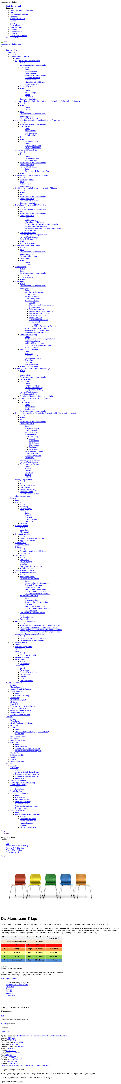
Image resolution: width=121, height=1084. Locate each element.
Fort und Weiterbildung (28, 256)
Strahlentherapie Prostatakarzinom (37, 594)
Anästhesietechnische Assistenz (27, 772)
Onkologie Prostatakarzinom (35, 585)
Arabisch (28, 468)
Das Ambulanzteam (32, 158)
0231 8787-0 (11, 1051)
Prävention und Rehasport (20, 715)
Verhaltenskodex (21, 746)
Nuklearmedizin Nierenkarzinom (37, 602)
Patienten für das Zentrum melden (32, 613)
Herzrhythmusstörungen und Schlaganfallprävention (44, 228)
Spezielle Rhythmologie (29, 239)
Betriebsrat (14, 738)
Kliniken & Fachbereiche (19, 56)
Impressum (10, 993)
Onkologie (28, 517)
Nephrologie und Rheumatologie (27, 245)
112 (2, 1016)
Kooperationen (25, 258)
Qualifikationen (25, 375)
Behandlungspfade (32, 364)
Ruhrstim (18, 547)
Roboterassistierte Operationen (36, 76)
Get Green (14, 725)
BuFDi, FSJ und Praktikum (20, 780)
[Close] (2, 1010)
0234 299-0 (12, 1038)
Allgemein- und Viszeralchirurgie (27, 61)
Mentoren (23, 825)
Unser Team (24, 524)
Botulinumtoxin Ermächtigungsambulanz (40, 339)
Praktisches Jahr (16, 791)
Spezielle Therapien (32, 296)
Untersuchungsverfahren (34, 298)
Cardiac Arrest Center (28, 233)
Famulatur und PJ (31, 356)
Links (22, 679)
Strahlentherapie (31, 611)
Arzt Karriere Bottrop (18, 785)
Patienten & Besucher (14, 683)
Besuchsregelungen (27, 180)
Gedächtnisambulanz (32, 341)
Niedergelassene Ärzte (28, 827)
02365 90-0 (9, 1055)
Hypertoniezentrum (22, 534)
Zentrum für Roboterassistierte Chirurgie (30, 634)
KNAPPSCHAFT (12, 38)
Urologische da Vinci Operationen (32, 640)
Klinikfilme (19, 789)
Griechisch (29, 473)
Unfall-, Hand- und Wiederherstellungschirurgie (33, 398)
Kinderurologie (30, 434)
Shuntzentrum (20, 555)
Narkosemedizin (31, 133)
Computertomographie (33, 386)
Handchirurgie (30, 409)
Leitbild (27, 110)
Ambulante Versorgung (28, 335)
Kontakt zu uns (20, 808)
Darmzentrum (20, 502)
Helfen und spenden (17, 761)
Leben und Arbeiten (22, 800)
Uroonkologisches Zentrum (30, 460)
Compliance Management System (27, 749)
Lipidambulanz (30, 220)
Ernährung (24, 507)
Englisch (28, 470)
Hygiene (13, 702)
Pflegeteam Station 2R (28, 655)
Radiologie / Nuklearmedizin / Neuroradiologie (32, 369)
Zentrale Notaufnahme (23, 479)
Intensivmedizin (30, 131)
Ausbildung (29, 354)
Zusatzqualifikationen (33, 148)
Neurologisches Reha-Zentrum (36, 332)
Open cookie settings (9, 1082)
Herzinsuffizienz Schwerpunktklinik (33, 235)
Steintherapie (29, 458)
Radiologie (29, 521)
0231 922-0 (13, 1044)
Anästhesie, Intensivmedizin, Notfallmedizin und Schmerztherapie (39, 120)
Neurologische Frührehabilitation (37, 330)
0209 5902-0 (21, 1046)
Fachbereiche (11, 52)
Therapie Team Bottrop (23, 496)
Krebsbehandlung (31, 436)
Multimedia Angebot (18, 700)
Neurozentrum (20, 543)
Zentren (13, 498)
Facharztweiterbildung (33, 146)
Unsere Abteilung (26, 379)
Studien (23, 615)
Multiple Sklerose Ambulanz (35, 343)
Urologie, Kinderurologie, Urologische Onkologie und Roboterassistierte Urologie (45, 413)
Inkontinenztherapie (32, 432)
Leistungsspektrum (27, 67)
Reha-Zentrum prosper (18, 642)
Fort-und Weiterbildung (28, 277)
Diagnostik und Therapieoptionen (41, 305)
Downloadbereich (17, 713)
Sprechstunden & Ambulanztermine (33, 65)
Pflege (12, 727)
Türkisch (28, 477)
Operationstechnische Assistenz (27, 776)
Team (22, 112)
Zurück (13, 54)
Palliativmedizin (31, 135)
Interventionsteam (31, 160)
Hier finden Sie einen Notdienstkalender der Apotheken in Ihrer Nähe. (42, 1036)
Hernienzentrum (31, 71)
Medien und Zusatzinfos (29, 366)
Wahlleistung (15, 698)
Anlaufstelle (24, 560)
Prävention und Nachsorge (34, 222)
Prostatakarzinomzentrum (29, 579)
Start (7, 844)
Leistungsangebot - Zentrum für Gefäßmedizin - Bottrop (41, 630)
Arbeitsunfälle (30, 407)
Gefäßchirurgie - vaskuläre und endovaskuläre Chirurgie (36, 188)
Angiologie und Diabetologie (26, 150)
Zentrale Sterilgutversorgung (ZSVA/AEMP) (32, 732)
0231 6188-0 (19, 1053)
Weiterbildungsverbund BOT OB (27, 814)
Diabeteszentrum (21, 526)
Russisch (28, 475)
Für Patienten (25, 553)
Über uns (9, 717)
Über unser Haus (21, 804)
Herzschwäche (30, 231)
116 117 (4, 1024)
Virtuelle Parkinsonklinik (38, 320)
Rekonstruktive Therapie (34, 451)
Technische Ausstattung (28, 99)
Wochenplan (29, 362)
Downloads (24, 619)
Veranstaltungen (31, 93)
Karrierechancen (21, 797)
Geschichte (29, 97)
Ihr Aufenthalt (20, 659)
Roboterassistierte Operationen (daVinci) (33, 454)
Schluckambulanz (31, 347)
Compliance (14, 742)
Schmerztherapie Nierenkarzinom (37, 608)
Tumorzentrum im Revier (24, 570)
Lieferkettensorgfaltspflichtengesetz (28, 751)
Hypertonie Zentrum (27, 541)
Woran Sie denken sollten (29, 494)
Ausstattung (24, 670)
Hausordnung (25, 664)
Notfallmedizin (25, 184)
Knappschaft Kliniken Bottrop (12, 44)
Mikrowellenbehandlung (34, 388)
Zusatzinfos (19, 666)
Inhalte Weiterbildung (28, 821)
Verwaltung (14, 721)
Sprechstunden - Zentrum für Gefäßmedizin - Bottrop (40, 625)
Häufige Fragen (26, 509)
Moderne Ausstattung (23, 802)
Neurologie (19, 281)
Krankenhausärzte (26, 823)
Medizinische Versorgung (34, 292)
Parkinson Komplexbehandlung (41, 311)
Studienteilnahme (35, 318)
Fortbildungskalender (28, 819)
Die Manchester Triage (28, 490)
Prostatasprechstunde (32, 587)
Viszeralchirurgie (31, 80)
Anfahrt (13, 757)
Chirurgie (28, 515)
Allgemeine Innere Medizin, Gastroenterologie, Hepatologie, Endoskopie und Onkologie (48, 101)
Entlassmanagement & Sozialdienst (23, 706)
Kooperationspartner (27, 577)
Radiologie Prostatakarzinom (35, 589)
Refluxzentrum (30, 73)
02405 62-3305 (14, 1063)
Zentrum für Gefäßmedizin (25, 621)
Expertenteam (34, 307)
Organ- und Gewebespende (20, 710)
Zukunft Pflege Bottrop (19, 793)
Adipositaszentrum (32, 84)
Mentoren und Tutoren (33, 358)
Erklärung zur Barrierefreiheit (17, 985)
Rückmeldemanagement (19, 708)
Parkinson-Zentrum (32, 301)
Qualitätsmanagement (18, 740)
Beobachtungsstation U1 (29, 485)
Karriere (9, 763)
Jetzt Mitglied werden (9, 978)
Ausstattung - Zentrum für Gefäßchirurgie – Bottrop (39, 628)
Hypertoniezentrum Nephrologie (32, 538)
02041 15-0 (11, 1040)
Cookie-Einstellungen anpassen (17, 982)
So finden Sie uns (26, 492)
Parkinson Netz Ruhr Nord (39, 313)
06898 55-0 (13, 1057)
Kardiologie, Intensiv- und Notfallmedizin (30, 205)
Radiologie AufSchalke (28, 394)
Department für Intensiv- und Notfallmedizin (31, 175)
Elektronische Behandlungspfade (37, 171)
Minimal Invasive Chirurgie (35, 82)
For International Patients (29, 464)
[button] (5, 1066)
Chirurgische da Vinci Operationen (33, 638)
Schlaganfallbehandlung (34, 390)
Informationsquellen (36, 309)
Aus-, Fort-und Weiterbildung (31, 349)
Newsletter (10, 987)
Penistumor (33, 447)
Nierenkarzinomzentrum (29, 596)
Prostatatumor (34, 449)
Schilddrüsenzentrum (32, 78)
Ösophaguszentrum (22, 545)
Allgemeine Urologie (32, 428)
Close (20, 1082)
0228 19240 (5, 1032)
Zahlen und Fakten (17, 755)
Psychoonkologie (31, 430)
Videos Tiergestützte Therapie (45, 326)
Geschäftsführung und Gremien (22, 723)
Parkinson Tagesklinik (37, 315)
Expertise (23, 564)
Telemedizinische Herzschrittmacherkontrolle (41, 224)
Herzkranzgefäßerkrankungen (36, 226)
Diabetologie (24, 532)
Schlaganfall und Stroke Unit (35, 328)
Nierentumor (34, 445)
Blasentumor (34, 441)
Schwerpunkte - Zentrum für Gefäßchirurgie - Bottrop (40, 632)
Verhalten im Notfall (27, 568)
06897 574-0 (13, 1061)
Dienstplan (29, 360)
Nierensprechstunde (32, 600)
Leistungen (24, 511)
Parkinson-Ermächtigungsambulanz (38, 345)
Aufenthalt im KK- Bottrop (20, 689)
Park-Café (14, 704)
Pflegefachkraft (20, 778)
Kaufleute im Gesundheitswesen (27, 774)
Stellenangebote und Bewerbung (22, 783)
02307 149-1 (11, 1049)
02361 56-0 (17, 1059)
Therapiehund (34, 322)
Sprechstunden (11, 50)
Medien (23, 88)
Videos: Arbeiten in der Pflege (26, 806)
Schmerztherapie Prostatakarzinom (37, 591)
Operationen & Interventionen (31, 566)
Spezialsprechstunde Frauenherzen (33, 209)
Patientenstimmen (26, 681)
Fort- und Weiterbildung (29, 86)
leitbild (27, 95)
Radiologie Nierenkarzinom (35, 606)
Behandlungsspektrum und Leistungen (34, 551)
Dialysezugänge (26, 562)
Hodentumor (34, 443)
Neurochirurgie (20, 267)
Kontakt (13, 759)
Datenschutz (10, 995)
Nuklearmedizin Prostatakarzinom (37, 583)
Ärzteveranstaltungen (23, 696)
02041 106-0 (18, 1042)
